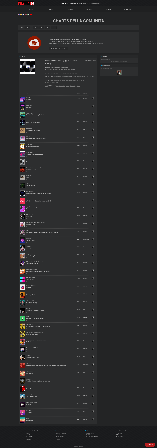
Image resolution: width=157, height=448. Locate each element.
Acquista (70, 9)
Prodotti (31, 9)
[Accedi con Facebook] (35, 27)
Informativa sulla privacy (92, 436)
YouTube (120, 434)
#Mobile (61, 86)
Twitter (119, 438)
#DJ (64, 86)
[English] (19, 14)
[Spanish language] (21, 14)
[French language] (23, 14)
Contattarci (89, 434)
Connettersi (127, 9)
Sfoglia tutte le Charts (59, 48)
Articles (58, 438)
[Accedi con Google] (54, 27)
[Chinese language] (31, 14)
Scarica (51, 9)
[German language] (26, 14)
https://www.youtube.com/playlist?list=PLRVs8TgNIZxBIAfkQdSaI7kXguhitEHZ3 (72, 76)
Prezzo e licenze (30, 438)
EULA (87, 438)
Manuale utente (60, 434)
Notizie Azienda (90, 433)
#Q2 (75, 86)
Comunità (89, 9)
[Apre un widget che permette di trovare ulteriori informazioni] (150, 445)
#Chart (67, 86)
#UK (46, 86)
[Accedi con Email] (27, 27)
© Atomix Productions (78, 446)
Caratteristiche (29, 436)
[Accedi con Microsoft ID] (41, 27)
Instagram (120, 436)
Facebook (119, 433)
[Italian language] (28, 14)
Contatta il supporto (61, 433)
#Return (72, 86)
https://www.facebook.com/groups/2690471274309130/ (61, 73)
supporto (108, 9)
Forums (58, 439)
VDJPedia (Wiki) (60, 436)
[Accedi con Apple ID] (47, 27)
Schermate (28, 439)
